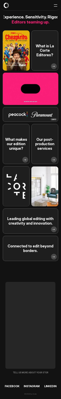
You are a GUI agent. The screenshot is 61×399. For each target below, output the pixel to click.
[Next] (53, 190)
